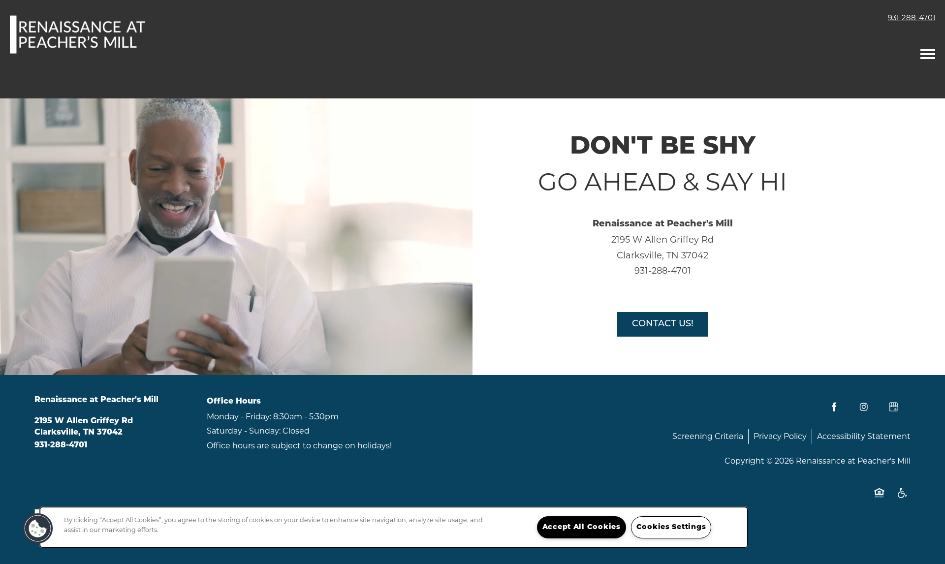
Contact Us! (662, 324)
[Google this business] (893, 407)
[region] (393, 527)
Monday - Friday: (239, 416)
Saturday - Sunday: (244, 431)
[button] (38, 528)
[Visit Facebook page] (834, 407)
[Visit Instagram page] (863, 407)
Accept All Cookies (581, 527)
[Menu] (927, 51)
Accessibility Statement (864, 436)
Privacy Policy (780, 436)
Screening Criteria (707, 436)
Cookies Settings (671, 527)
